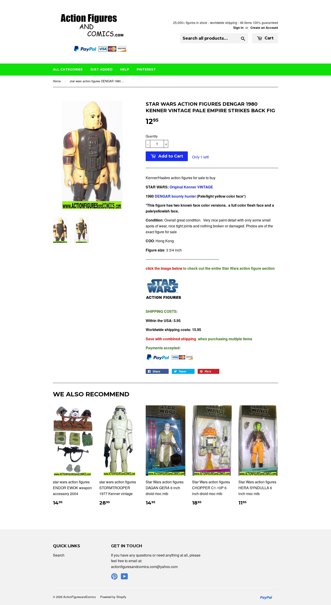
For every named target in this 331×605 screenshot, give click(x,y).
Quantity (152, 136)
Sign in (238, 27)
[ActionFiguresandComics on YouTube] (124, 577)
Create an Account (264, 27)
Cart (268, 38)
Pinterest (146, 69)
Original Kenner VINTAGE (192, 186)
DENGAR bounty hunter (175, 196)
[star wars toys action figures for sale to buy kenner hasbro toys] (169, 186)
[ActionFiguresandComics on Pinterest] (114, 577)
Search (58, 555)
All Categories (68, 69)
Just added (101, 69)
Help (124, 69)
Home (57, 81)
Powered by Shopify (113, 597)
